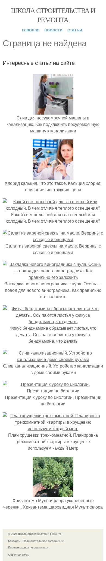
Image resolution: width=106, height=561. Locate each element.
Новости (53, 29)
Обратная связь (18, 554)
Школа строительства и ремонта (53, 15)
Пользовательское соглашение (43, 541)
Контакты (14, 541)
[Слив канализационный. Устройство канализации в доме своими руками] (53, 359)
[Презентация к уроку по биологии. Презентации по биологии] (53, 391)
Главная (30, 29)
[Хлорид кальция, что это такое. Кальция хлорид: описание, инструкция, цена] (53, 176)
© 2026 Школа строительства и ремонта (34, 534)
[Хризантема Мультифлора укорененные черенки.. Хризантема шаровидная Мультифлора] (53, 494)
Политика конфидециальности (28, 547)
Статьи (74, 29)
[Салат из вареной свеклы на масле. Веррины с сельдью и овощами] (53, 239)
